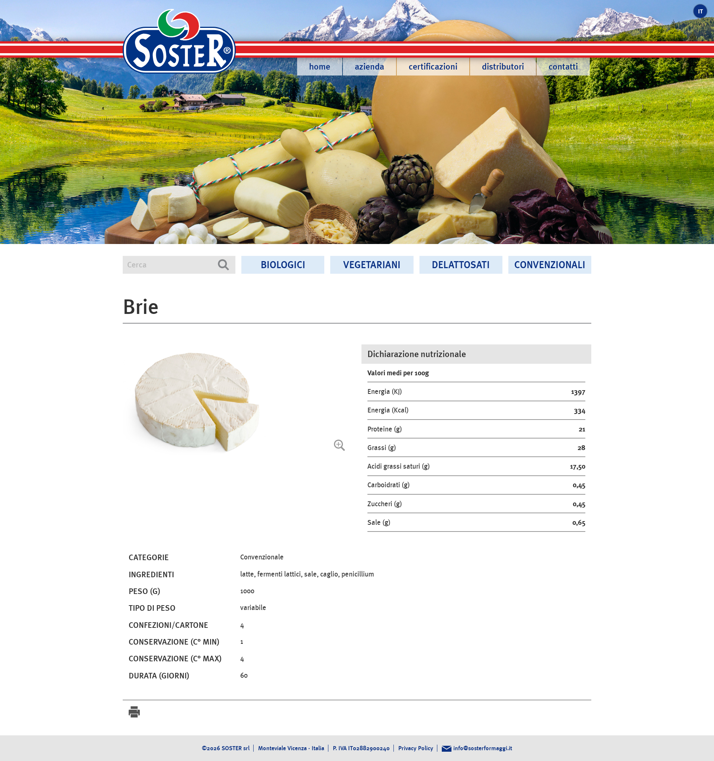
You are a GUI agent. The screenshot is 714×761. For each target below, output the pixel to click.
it (700, 11)
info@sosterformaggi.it (482, 748)
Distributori (503, 66)
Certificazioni (433, 66)
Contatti (563, 66)
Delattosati (461, 264)
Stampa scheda (134, 711)
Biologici (283, 264)
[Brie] (238, 401)
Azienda (369, 66)
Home (319, 66)
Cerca (223, 265)
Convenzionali (549, 264)
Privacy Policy (415, 748)
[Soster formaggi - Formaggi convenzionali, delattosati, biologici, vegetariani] (179, 46)
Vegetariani (372, 264)
